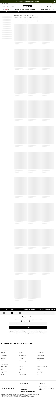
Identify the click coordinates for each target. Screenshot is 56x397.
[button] (41, 17)
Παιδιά (12, 6)
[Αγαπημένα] (50, 6)
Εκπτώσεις (20, 15)
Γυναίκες (3, 6)
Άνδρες (8, 6)
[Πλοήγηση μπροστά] (51, 9)
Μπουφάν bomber (30, 15)
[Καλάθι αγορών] (53, 6)
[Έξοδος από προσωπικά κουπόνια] (41, 6)
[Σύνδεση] (44, 6)
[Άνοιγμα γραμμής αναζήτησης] (53, 9)
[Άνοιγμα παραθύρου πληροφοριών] (54, 1)
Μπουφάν (24, 15)
